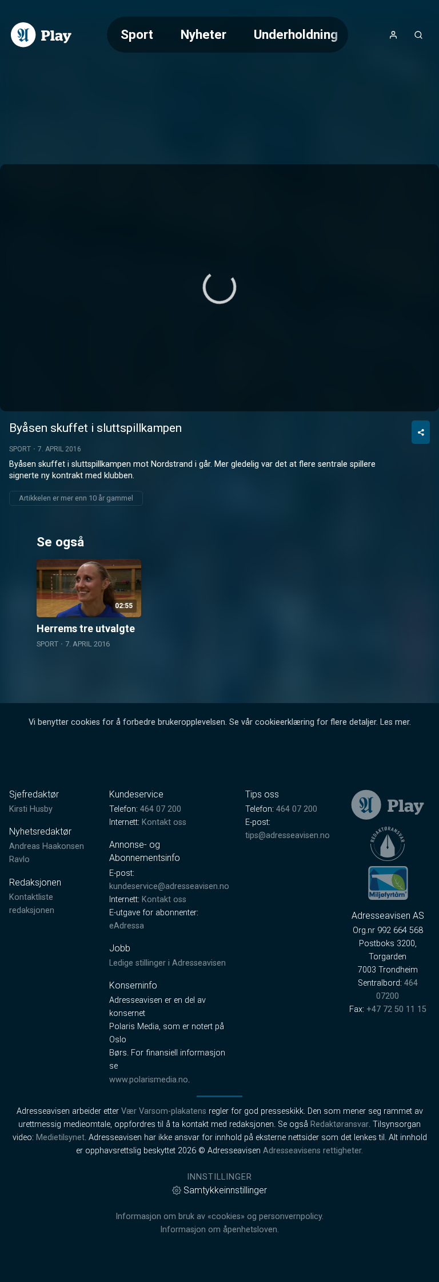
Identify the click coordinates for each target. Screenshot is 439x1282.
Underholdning (296, 34)
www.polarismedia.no (148, 1080)
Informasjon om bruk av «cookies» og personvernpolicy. (219, 1216)
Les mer (394, 722)
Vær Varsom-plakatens (163, 1111)
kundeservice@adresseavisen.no (169, 886)
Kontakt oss (164, 822)
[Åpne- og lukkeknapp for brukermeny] (393, 34)
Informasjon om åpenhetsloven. (219, 1230)
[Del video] (421, 432)
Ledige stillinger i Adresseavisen (167, 963)
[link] (41, 35)
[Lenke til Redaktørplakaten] (387, 844)
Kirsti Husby (31, 809)
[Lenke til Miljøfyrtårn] (388, 883)
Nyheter (203, 34)
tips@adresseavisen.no (287, 835)
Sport (137, 34)
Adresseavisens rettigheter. (313, 1151)
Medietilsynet (60, 1137)
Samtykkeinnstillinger (225, 1190)
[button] (219, 287)
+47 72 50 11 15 (396, 1009)
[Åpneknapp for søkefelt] (418, 34)
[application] (219, 287)
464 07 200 (160, 809)
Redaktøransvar (339, 1124)
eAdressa (126, 926)
